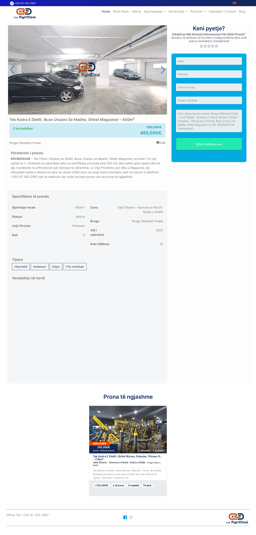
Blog (242, 11)
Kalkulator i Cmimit (222, 11)
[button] (162, 70)
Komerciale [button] (177, 11)
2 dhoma (118, 485)
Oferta (136, 11)
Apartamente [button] (153, 11)
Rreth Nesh (121, 11)
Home (107, 11)
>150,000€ (101, 485)
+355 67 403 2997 (25, 3)
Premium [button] (197, 11)
